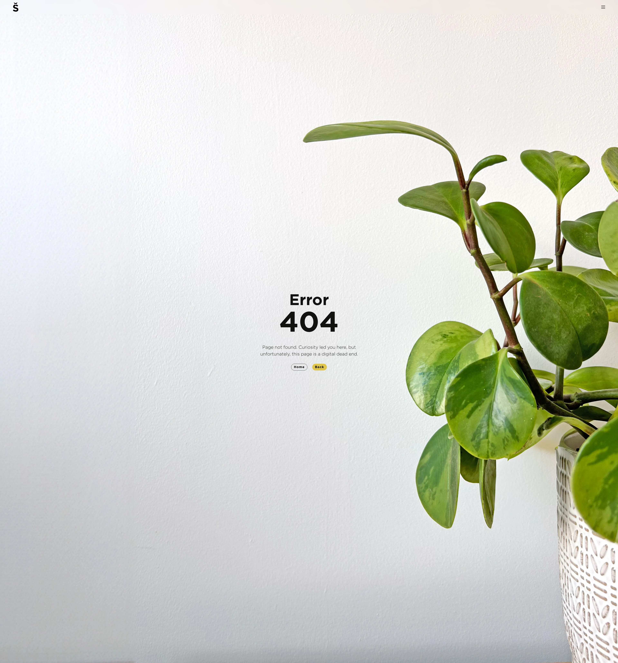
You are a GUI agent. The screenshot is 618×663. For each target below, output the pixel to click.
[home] (15, 7)
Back (319, 367)
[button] (603, 7)
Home (299, 367)
